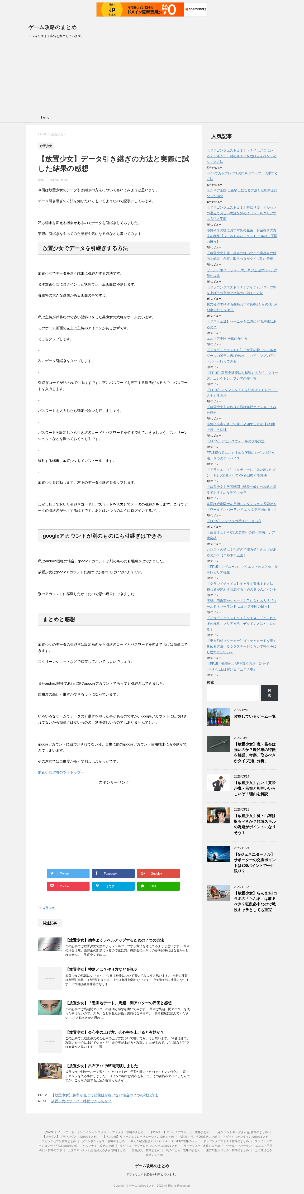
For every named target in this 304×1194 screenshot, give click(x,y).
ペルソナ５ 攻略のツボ (98, 1145)
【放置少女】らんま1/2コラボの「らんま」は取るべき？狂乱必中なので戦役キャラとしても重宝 (255, 901)
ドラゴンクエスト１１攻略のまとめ (226, 1141)
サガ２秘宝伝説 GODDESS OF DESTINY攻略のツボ (164, 1141)
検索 (210, 682)
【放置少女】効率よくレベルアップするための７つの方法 (114, 940)
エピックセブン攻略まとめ (59, 1141)
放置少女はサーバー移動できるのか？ (81, 1101)
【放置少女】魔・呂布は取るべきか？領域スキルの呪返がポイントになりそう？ (255, 824)
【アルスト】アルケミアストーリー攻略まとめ (179, 1132)
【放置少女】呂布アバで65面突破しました (101, 1066)
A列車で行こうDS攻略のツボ (198, 1136)
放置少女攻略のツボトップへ (61, 772)
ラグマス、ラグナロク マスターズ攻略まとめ (149, 1145)
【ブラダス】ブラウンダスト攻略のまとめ (70, 1136)
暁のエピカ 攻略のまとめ (183, 1150)
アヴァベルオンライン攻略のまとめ (246, 1136)
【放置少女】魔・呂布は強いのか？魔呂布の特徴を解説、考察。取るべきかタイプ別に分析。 (255, 752)
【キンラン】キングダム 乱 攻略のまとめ (241, 1132)
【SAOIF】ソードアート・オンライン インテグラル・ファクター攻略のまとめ (93, 1132)
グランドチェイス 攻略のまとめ (103, 1141)
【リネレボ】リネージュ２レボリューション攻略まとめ (138, 1136)
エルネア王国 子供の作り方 (227, 338)
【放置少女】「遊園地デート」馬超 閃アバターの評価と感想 (118, 1003)
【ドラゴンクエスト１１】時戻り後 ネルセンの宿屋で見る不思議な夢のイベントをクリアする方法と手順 (241, 213)
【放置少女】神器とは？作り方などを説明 (101, 969)
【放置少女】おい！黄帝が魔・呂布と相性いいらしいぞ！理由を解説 (255, 788)
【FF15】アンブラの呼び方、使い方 (234, 521)
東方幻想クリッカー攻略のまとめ (227, 1150)
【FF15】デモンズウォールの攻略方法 (236, 441)
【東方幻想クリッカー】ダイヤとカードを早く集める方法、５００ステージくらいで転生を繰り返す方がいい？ (241, 646)
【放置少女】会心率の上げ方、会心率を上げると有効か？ (114, 1032)
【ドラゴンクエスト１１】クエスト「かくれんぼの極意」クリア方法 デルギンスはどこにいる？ (241, 623)
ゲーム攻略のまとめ (52, 27)
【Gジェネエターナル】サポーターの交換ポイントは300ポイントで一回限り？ (255, 862)
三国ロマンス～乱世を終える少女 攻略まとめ (97, 1150)
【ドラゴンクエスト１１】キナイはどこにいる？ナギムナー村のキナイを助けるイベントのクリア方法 (241, 156)
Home (45, 117)
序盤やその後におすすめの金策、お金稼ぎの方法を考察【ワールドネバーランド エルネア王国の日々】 (242, 236)
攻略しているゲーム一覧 (255, 716)
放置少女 (48, 908)
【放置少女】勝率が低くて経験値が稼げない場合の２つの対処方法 (104, 1095)
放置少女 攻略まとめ (146, 1150)
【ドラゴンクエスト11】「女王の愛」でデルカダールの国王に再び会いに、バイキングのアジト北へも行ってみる (241, 355)
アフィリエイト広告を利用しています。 (152, 1174)
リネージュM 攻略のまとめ (202, 1145)
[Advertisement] (152, 77)
